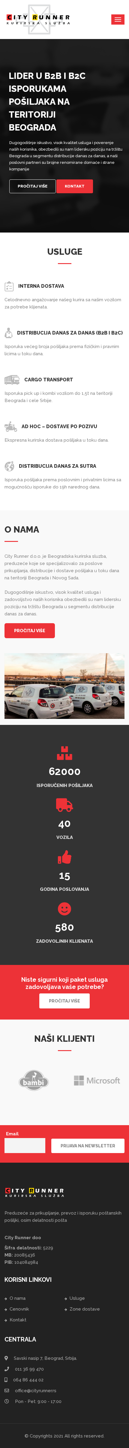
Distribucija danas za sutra (57, 466)
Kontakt (75, 186)
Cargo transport (48, 380)
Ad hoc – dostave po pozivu (59, 426)
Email (12, 1134)
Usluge (77, 1298)
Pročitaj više (32, 186)
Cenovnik (19, 1309)
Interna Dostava (41, 286)
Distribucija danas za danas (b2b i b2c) (70, 333)
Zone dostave (85, 1309)
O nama (18, 1298)
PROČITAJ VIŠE (29, 630)
